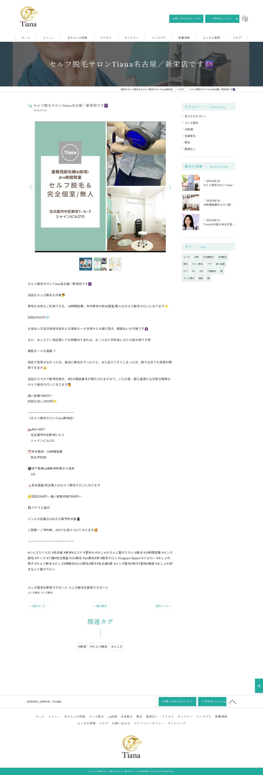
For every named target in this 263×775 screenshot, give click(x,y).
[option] (100, 187)
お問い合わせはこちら (186, 18)
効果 (196, 256)
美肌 (201, 278)
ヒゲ (185, 270)
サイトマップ (177, 723)
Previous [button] (31, 186)
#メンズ (117, 646)
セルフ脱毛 (197, 263)
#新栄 (82, 646)
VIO (201, 270)
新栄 (185, 263)
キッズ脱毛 (188, 278)
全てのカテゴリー (195, 116)
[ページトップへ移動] (232, 701)
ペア (209, 263)
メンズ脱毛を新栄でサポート (48, 587)
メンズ (186, 256)
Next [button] (169, 186)
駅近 (187, 142)
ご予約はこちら (221, 18)
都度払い (190, 149)
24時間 (189, 129)
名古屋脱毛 (208, 256)
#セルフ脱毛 (98, 646)
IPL (193, 270)
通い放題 (220, 263)
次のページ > (162, 606)
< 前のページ (38, 606)
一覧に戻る (100, 606)
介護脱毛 (211, 270)
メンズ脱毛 (34, 592)
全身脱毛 (190, 136)
